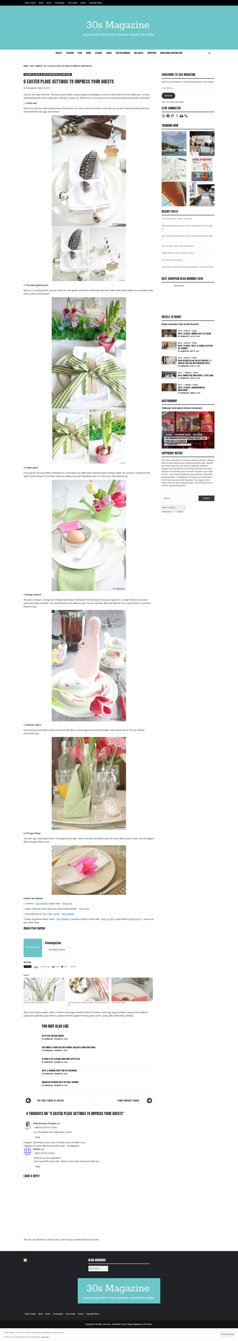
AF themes (148, 1324)
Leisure (98, 53)
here (34, 606)
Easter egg (106, 1012)
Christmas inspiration (171, 53)
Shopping (151, 53)
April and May (42, 903)
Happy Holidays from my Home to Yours (178, 253)
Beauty (59, 53)
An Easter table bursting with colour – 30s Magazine (56, 1146)
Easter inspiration (50, 74)
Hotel (180, 331)
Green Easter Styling (118, 1002)
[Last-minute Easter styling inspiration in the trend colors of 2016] (88, 989)
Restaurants (170, 437)
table (111, 1015)
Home (88, 53)
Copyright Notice (95, 3)
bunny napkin (42, 1012)
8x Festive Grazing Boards (53, 1035)
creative (60, 1012)
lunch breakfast (141, 1012)
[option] (188, 430)
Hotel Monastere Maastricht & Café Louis (195, 375)
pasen (92, 1015)
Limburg (187, 372)
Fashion (70, 53)
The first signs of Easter (50, 1100)
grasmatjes (121, 1012)
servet (98, 1015)
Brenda (36, 1149)
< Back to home (30, 3)
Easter (37, 74)
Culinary (28, 74)
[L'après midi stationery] (174, 168)
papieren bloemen (65, 1015)
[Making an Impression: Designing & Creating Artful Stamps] (202, 168)
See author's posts (56, 949)
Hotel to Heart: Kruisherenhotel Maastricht (191, 389)
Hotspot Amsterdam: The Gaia (180, 441)
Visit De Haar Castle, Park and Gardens (177, 246)
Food (79, 53)
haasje (130, 1012)
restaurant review (194, 434)
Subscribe (168, 95)
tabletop (129, 1015)
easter (98, 1012)
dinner (87, 1012)
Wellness (138, 53)
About (41, 3)
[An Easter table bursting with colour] (44, 989)
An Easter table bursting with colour (36, 1002)
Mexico (187, 331)
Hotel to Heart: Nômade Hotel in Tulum (194, 333)
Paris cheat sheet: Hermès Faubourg (176, 218)
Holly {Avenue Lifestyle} (44, 1123)
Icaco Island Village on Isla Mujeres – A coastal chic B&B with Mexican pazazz (194, 362)
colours (52, 1012)
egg (113, 1012)
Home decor (66, 74)
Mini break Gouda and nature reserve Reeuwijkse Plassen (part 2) (187, 227)
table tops (95, 1161)
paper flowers (50, 1015)
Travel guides (59, 3)
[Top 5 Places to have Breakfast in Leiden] (202, 143)
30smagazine (31, 88)
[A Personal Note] (174, 194)
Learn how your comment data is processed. (79, 1239)
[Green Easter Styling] (132, 989)
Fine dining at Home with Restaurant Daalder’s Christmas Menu (68, 1047)
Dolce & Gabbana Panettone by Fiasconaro (59, 1070)
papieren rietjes (81, 1015)
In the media (72, 3)
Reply (37, 1137)
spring (105, 1015)
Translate (179, 512)
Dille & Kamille (68, 914)
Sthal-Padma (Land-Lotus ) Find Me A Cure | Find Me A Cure (59, 1142)
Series (48, 3)
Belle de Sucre (134, 919)
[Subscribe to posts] (25, 1260)
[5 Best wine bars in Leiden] (202, 194)
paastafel (39, 1015)
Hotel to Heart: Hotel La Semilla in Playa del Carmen (195, 347)
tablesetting (119, 1015)
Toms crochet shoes (128, 1100)
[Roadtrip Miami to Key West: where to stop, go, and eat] (174, 143)
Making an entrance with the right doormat (60, 1082)
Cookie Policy (45, 1337)
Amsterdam (169, 434)
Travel (109, 53)
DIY (92, 1012)
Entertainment (123, 53)
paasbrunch (29, 1015)
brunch (32, 1012)
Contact (83, 3)
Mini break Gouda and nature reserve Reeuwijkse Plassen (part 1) (187, 237)
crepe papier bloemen (74, 1012)
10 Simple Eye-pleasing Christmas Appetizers (61, 1058)
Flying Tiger (67, 903)
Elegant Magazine (134, 1324)
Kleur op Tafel (108, 919)
